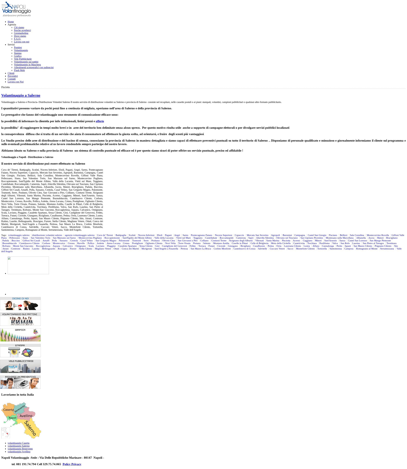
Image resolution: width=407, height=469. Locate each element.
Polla (54, 240)
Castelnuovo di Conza (244, 248)
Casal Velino (86, 240)
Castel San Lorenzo (357, 240)
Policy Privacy (72, 464)
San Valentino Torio (40, 238)
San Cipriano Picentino (311, 238)
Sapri (250, 238)
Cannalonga (328, 246)
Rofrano (6, 246)
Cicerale (221, 246)
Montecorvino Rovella (378, 235)
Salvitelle (262, 248)
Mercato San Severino (258, 235)
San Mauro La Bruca (201, 248)
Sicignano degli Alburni (241, 240)
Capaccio (239, 235)
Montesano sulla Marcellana (340, 238)
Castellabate (211, 238)
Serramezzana (387, 248)
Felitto (193, 246)
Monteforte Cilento (305, 248)
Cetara (126, 243)
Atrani (5, 248)
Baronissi (287, 235)
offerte (100, 121)
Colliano (204, 240)
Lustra (307, 246)
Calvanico (68, 246)
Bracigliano (392, 238)
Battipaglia (121, 235)
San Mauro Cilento (363, 246)
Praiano (197, 243)
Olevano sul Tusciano (287, 238)
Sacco (290, 248)
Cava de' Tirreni (105, 235)
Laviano (100, 246)
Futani (211, 246)
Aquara (56, 246)
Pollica (91, 243)
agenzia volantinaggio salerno (80, 235)
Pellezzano (14, 238)
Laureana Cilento (292, 246)
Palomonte (124, 240)
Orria (278, 246)
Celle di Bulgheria (260, 243)
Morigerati (146, 248)
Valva (335, 243)
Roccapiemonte (112, 238)
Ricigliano (246, 246)
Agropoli (275, 235)
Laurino (356, 243)
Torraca (202, 246)
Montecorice (59, 243)
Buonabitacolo (9, 243)
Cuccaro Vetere (277, 248)
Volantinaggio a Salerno (20, 95)
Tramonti (136, 240)
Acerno (296, 240)
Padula (5, 240)
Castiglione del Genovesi (174, 246)
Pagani (168, 235)
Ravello (81, 243)
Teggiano (198, 238)
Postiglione (137, 243)
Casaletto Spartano (127, 246)
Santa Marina (272, 240)
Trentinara (391, 243)
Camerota (241, 238)
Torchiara (312, 243)
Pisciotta (286, 240)
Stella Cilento (85, 248)
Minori (318, 240)
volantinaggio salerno (19, 235)
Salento (206, 243)
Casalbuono (259, 246)
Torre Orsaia (184, 243)
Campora (348, 248)
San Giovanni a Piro (188, 240)
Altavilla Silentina (265, 238)
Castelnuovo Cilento (29, 243)
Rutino (26, 248)
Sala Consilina (357, 235)
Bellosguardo (48, 248)
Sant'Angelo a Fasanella (166, 248)
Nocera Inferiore (146, 235)
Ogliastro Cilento (154, 243)
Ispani (348, 246)
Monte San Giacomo (23, 246)
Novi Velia (170, 243)
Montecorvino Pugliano (90, 238)
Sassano (64, 240)
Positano (155, 240)
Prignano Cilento (383, 246)
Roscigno (62, 248)
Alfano (316, 246)
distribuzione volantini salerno (47, 235)
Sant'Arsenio (330, 240)
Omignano (80, 246)
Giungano (233, 246)
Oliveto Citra (168, 240)
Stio (396, 246)
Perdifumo (324, 243)
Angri (177, 235)
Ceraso (71, 243)
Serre (146, 240)
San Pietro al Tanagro (373, 243)
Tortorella (322, 248)
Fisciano (333, 235)
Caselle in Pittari (240, 243)
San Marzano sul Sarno (64, 238)
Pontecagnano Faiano (201, 235)
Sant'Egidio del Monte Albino (137, 238)
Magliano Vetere (103, 248)
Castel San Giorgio (317, 235)
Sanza (342, 240)
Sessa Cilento (146, 246)
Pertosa (184, 248)
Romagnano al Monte (367, 248)
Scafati (132, 235)
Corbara (46, 243)
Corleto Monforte (222, 248)
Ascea (371, 238)
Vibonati (259, 240)
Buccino (16, 240)
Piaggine (111, 246)
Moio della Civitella (281, 243)
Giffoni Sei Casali (31, 240)
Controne (15, 248)
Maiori (380, 238)
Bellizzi (343, 235)
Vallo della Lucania (163, 238)
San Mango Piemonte (380, 240)
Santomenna (336, 248)
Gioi (157, 246)
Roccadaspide (227, 238)
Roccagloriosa (43, 246)
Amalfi (46, 240)
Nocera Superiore (223, 235)
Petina (271, 246)
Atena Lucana (114, 243)
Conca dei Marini (130, 248)
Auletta (100, 243)
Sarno (185, 235)
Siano (25, 238)
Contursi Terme (219, 240)
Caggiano (307, 240)
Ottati (116, 248)
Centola (74, 240)
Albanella (361, 238)
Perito (339, 246)
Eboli (159, 235)
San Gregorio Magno (106, 240)
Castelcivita (299, 243)
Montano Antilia (221, 243)
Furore (73, 248)
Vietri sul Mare (183, 238)
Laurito (35, 248)
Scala (91, 246)
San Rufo (345, 243)
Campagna (299, 235)
